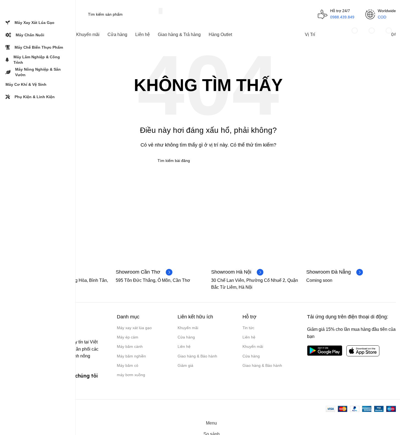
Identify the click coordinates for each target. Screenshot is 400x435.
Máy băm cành (130, 346)
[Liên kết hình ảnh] (324, 350)
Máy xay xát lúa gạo (134, 328)
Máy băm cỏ (127, 365)
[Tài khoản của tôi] (332, 34)
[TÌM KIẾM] (160, 11)
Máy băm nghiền (131, 356)
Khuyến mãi (188, 328)
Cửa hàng (186, 337)
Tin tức (248, 328)
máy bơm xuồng (131, 375)
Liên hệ (184, 346)
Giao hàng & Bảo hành (197, 356)
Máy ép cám (127, 337)
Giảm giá (185, 365)
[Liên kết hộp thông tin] (144, 272)
